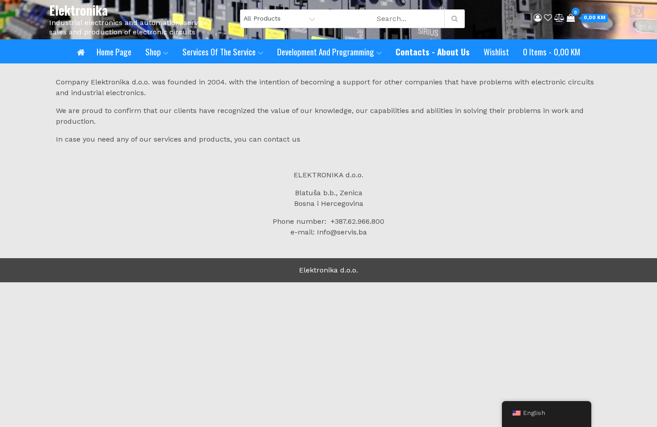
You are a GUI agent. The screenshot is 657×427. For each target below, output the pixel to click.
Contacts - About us (433, 51)
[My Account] (538, 17)
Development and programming (325, 51)
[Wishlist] (548, 17)
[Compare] (559, 17)
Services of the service (219, 51)
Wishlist (496, 51)
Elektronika (78, 10)
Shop (153, 51)
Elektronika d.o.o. (328, 270)
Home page (114, 51)
